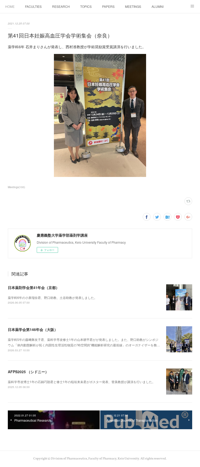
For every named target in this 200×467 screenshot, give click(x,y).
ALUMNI (158, 6)
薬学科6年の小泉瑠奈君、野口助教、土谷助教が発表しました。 (52, 297)
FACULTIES (33, 6)
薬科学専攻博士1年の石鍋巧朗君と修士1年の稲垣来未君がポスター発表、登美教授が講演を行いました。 (81, 381)
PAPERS (108, 6)
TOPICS (86, 6)
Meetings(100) (16, 187)
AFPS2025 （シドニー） (28, 371)
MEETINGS (133, 6)
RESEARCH (61, 6)
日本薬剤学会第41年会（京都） (33, 287)
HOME (10, 6)
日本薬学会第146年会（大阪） (33, 329)
